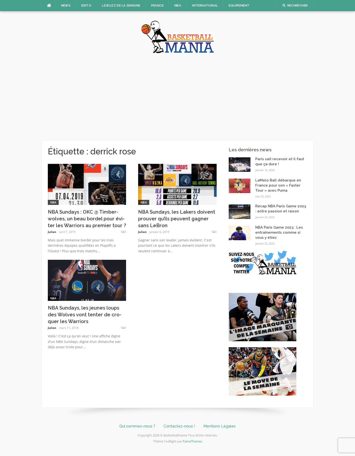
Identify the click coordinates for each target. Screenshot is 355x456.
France (157, 5)
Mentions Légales (219, 426)
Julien (52, 232)
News (66, 5)
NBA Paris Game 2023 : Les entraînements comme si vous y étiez (279, 232)
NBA (177, 5)
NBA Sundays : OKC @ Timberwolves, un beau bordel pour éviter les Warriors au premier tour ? (87, 218)
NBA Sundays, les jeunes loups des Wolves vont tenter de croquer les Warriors (84, 314)
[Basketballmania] (177, 36)
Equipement (239, 5)
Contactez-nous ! (179, 426)
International (205, 5)
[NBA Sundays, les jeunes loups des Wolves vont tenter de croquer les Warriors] (87, 279)
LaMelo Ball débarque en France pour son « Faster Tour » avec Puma (278, 185)
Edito (86, 5)
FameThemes (192, 441)
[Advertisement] (177, 96)
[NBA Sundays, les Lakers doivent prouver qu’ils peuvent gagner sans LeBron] (177, 183)
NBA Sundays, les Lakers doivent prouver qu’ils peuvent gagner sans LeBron (176, 218)
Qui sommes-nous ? (137, 426)
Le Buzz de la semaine (121, 5)
